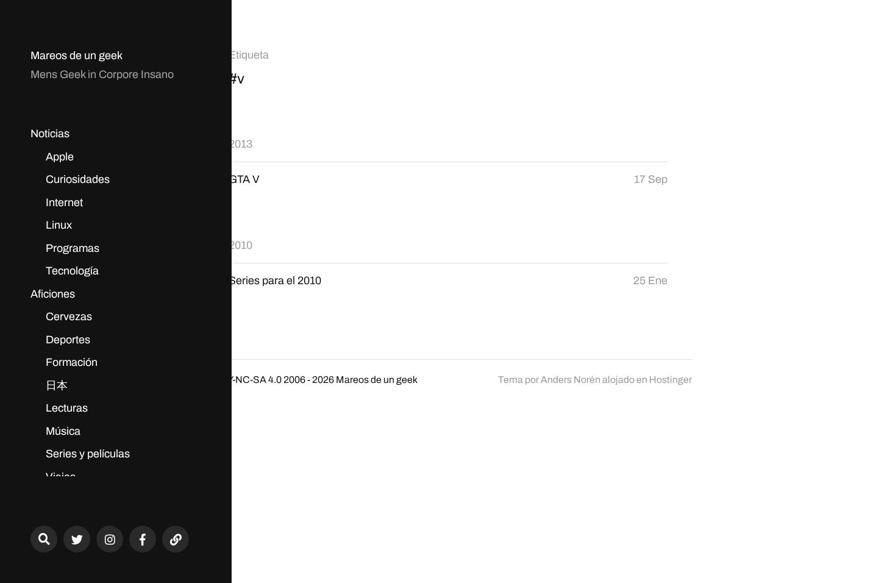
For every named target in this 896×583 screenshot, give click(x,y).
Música (63, 431)
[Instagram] (109, 539)
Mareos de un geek (76, 55)
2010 (240, 245)
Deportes (68, 340)
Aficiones (52, 294)
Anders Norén (570, 379)
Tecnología (72, 271)
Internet (64, 202)
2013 (240, 144)
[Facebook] (142, 539)
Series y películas (88, 454)
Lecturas (67, 408)
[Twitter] (76, 539)
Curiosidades (78, 179)
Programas (72, 248)
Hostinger (670, 379)
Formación (72, 362)
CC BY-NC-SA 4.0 (243, 379)
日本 (57, 385)
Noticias (49, 133)
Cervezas (69, 316)
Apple (60, 157)
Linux (59, 225)
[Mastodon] (175, 539)
